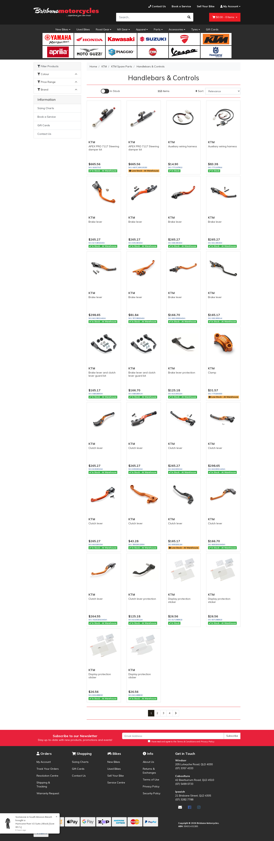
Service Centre (116, 782)
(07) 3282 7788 (184, 799)
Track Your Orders (48, 768)
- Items (225, 17)
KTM (92, 142)
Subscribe (232, 735)
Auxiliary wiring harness (182, 146)
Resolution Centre (47, 775)
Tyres (194, 29)
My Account (44, 762)
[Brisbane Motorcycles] (66, 12)
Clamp (212, 372)
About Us (148, 762)
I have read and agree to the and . (182, 741)
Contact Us (44, 134)
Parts (157, 29)
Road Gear (102, 29)
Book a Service (46, 116)
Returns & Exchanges (149, 770)
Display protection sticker (179, 600)
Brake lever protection (181, 372)
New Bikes (62, 29)
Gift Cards (212, 29)
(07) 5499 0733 (184, 784)
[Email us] (180, 807)
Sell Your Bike (115, 775)
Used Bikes (83, 29)
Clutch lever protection (142, 598)
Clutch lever (96, 448)
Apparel (141, 29)
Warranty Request (48, 793)
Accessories (176, 29)
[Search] (189, 17)
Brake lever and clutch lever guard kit (102, 374)
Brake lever (95, 221)
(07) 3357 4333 (184, 768)
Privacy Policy (151, 786)
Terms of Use (151, 779)
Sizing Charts (45, 108)
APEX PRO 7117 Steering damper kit (104, 148)
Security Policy (151, 793)
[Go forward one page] (176, 713)
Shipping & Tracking (43, 784)
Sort (200, 91)
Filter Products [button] (49, 66)
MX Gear (122, 29)
